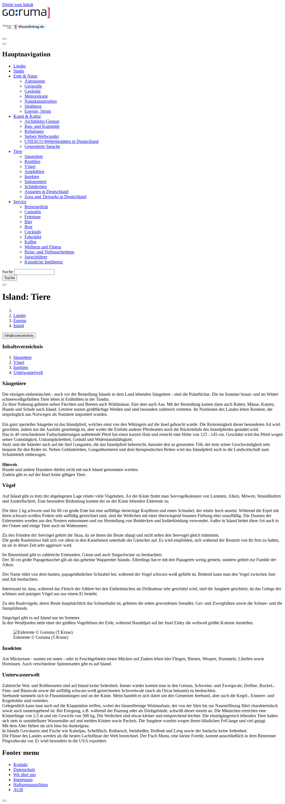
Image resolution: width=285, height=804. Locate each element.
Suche (7, 271)
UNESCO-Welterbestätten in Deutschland (61, 141)
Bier (28, 221)
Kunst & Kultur (27, 116)
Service (19, 201)
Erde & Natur (25, 76)
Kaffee (30, 241)
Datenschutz (24, 769)
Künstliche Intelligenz (43, 262)
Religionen (34, 131)
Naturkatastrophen (40, 101)
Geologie (32, 91)
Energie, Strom (37, 111)
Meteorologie (36, 96)
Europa (19, 320)
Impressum (23, 779)
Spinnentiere (35, 181)
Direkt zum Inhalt (17, 4)
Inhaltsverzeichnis (19, 335)
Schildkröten (35, 186)
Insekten (31, 176)
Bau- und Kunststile (42, 126)
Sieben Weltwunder (41, 136)
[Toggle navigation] (4, 39)
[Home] (26, 17)
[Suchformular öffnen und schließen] (4, 284)
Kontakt (20, 764)
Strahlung (32, 106)
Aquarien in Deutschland (46, 191)
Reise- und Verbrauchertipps (49, 251)
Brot (28, 226)
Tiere (17, 151)
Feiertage (32, 216)
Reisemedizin (36, 206)
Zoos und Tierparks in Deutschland (55, 196)
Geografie (33, 86)
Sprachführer (35, 257)
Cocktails (32, 231)
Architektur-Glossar (41, 121)
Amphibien (34, 171)
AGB (18, 789)
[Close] (4, 44)
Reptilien (32, 161)
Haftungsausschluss (30, 784)
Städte (18, 71)
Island (18, 325)
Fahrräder (32, 236)
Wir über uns (24, 774)
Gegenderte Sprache (42, 146)
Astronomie (34, 81)
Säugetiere (33, 156)
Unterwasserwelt (28, 372)
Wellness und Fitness (42, 246)
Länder (19, 66)
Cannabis (32, 211)
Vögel (29, 166)
